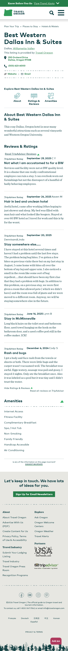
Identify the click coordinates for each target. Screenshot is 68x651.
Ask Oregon (41, 517)
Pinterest (46, 595)
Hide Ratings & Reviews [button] (17, 388)
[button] (21, 154)
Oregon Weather (43, 531)
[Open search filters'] (51, 13)
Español (34, 622)
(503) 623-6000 (16, 65)
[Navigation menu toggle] (61, 12)
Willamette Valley (24, 48)
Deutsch (25, 618)
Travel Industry (11, 561)
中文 (46, 618)
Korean (56, 618)
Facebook (21, 595)
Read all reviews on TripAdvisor (47, 390)
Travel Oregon (44, 52)
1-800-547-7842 (27, 608)
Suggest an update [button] (34, 464)
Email (28, 74)
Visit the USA (43, 552)
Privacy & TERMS (34, 632)
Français (12, 618)
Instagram (38, 595)
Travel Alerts (41, 536)
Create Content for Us (15, 531)
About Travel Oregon (14, 517)
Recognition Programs (15, 575)
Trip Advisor (46, 566)
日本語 (36, 618)
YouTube (29, 595)
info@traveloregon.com (53, 608)
